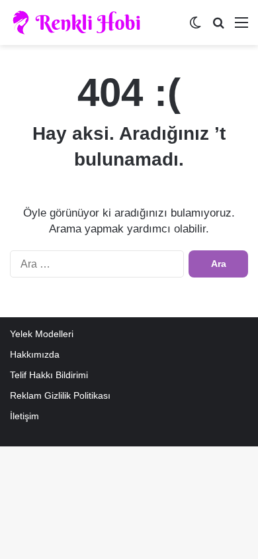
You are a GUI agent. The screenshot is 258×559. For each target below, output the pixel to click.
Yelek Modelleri (41, 334)
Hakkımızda (35, 355)
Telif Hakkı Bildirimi (49, 375)
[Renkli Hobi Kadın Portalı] (81, 22)
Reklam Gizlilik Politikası (60, 396)
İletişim (24, 416)
